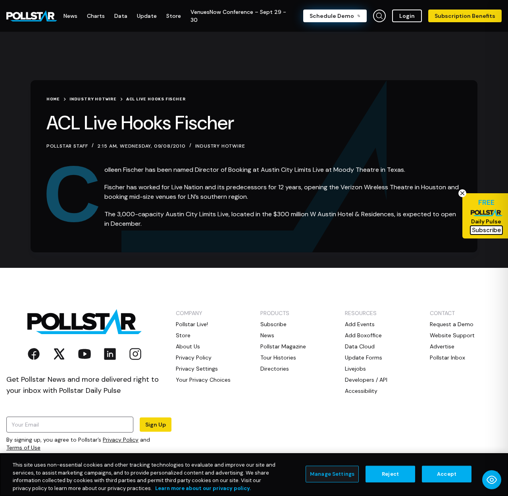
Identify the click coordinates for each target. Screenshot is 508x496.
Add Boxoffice (363, 335)
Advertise (442, 346)
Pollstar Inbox (447, 357)
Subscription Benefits (465, 15)
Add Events (360, 324)
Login (407, 15)
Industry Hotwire (220, 146)
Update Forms (363, 357)
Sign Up (155, 424)
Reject (390, 474)
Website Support (452, 335)
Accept (446, 474)
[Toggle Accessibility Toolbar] (491, 479)
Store (183, 335)
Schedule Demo (332, 15)
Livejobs (355, 368)
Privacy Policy (121, 439)
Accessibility (361, 390)
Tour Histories (278, 357)
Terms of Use (23, 447)
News (267, 335)
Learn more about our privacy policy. (203, 487)
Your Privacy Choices (203, 379)
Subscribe (273, 324)
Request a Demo (451, 324)
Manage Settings (332, 474)
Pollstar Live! (192, 324)
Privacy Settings (197, 368)
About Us (188, 346)
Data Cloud (360, 346)
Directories (274, 368)
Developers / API (366, 379)
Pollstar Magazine (283, 346)
